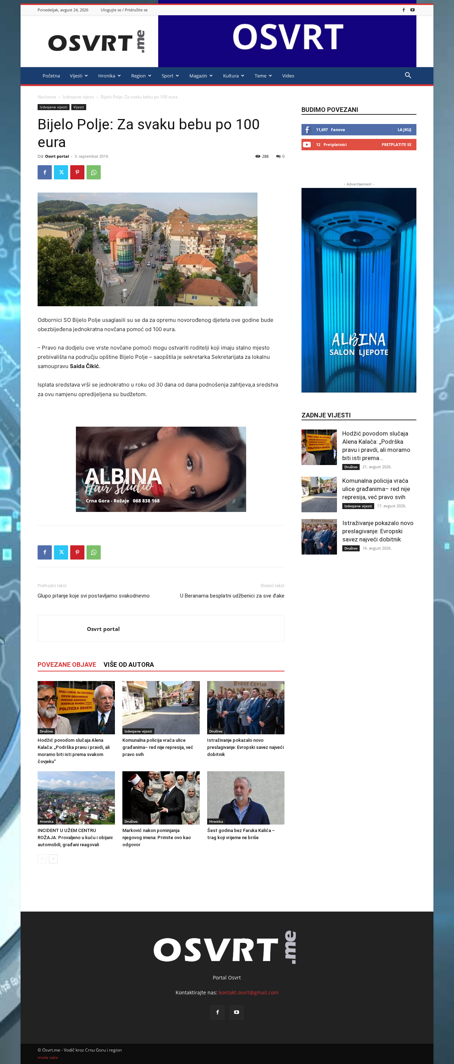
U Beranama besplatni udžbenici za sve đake (232, 596)
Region (138, 75)
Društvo (46, 731)
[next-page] (53, 858)
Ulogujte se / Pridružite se (124, 9)
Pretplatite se (396, 144)
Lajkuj (404, 129)
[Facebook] (404, 10)
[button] (407, 76)
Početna (51, 75)
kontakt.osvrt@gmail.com (248, 992)
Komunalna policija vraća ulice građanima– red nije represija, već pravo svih (157, 747)
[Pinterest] (77, 172)
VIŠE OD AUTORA (129, 664)
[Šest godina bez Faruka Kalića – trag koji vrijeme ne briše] (245, 798)
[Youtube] (412, 10)
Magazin (198, 75)
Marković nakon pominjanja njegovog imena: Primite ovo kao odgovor (156, 837)
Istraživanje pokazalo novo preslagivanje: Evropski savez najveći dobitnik (245, 747)
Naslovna (47, 97)
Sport (167, 75)
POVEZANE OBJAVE (67, 664)
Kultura (231, 75)
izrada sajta (48, 1057)
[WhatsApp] (94, 172)
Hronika (106, 75)
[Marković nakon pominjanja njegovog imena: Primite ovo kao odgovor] (161, 798)
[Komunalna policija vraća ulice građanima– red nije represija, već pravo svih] (161, 707)
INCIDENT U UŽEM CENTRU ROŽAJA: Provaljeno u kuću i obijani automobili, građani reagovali (75, 837)
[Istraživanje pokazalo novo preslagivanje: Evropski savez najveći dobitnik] (245, 707)
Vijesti (76, 75)
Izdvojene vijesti (78, 97)
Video (288, 75)
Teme (260, 75)
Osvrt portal (57, 156)
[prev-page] (42, 858)
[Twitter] (61, 172)
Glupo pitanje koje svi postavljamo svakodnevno (94, 596)
